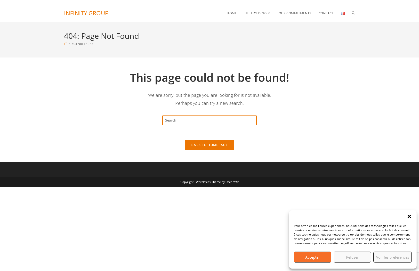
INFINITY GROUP (86, 13)
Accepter (312, 257)
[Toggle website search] (353, 13)
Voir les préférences (392, 257)
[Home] (65, 43)
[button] (409, 216)
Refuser (352, 257)
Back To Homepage (209, 145)
